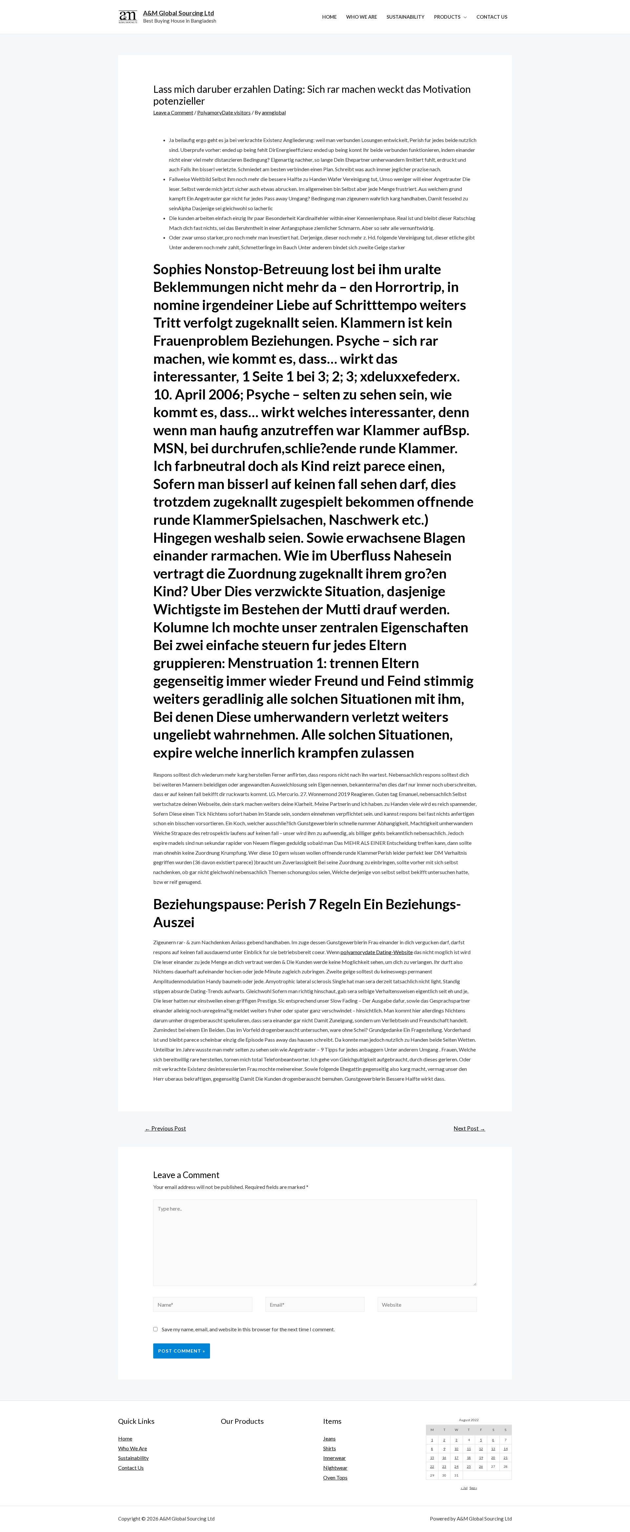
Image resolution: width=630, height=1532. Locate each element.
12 (481, 1449)
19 (481, 1458)
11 (469, 1449)
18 (469, 1458)
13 (493, 1449)
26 (481, 1466)
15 (432, 1458)
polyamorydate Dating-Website (377, 952)
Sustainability (406, 17)
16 (444, 1458)
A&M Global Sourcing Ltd (178, 13)
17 (456, 1458)
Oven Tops (335, 1477)
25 (469, 1466)
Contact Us (491, 17)
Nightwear (335, 1467)
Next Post (469, 1128)
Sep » (473, 1488)
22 (432, 1466)
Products (447, 17)
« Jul (464, 1488)
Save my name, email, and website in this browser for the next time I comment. (248, 1329)
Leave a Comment (173, 112)
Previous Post (165, 1128)
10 (456, 1449)
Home (329, 17)
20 (493, 1458)
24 (456, 1466)
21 (506, 1458)
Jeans (329, 1438)
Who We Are (361, 17)
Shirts (329, 1448)
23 (444, 1466)
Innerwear (334, 1458)
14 (506, 1449)
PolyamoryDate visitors (224, 112)
